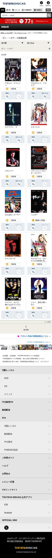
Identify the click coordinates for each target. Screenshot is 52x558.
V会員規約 (13, 356)
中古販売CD (27, 10)
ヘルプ (5, 465)
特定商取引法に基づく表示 (11, 361)
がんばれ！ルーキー (13, 214)
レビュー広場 (8, 481)
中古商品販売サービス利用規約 (12, 358)
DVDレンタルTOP (7, 33)
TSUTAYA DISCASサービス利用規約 (28, 356)
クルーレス (35, 127)
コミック (17, 10)
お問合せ (6, 473)
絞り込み (30, 43)
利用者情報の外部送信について (29, 361)
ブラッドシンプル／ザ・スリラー (39, 172)
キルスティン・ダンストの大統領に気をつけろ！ (39, 259)
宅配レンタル (10, 425)
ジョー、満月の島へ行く (39, 303)
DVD (2, 10)
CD (9, 10)
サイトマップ (45, 361)
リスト (41, 5)
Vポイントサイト (9, 489)
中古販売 (8, 441)
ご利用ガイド (8, 457)
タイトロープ (10, 258)
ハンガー (34, 214)
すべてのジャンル (20, 33)
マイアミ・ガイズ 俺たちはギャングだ (13, 303)
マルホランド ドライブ (39, 84)
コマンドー (9, 171)
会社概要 (5, 356)
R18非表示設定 (11, 449)
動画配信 (39, 10)
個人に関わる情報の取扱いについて (33, 358)
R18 (48, 10)
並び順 (4, 43)
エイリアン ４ (11, 127)
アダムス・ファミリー (13, 84)
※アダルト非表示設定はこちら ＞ (39, 342)
